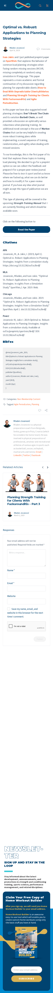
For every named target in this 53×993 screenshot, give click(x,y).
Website (11, 596)
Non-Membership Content (28, 399)
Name (11, 570)
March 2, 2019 (19, 515)
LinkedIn (17, 455)
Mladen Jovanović (17, 48)
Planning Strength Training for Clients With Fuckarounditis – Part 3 (26, 501)
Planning (35, 404)
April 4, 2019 (15, 50)
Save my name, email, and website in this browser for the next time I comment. (25, 612)
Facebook (36, 455)
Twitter (26, 455)
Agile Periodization (22, 404)
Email (38, 451)
